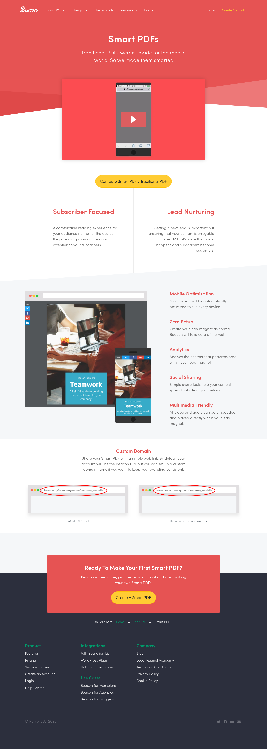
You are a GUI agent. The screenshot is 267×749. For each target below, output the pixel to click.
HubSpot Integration (97, 667)
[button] (133, 119)
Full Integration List (95, 653)
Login (29, 680)
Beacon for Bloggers (97, 699)
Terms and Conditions (153, 667)
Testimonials (104, 10)
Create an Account (40, 673)
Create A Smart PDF (133, 597)
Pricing (149, 10)
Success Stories (37, 667)
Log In (210, 10)
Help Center (34, 687)
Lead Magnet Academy (155, 660)
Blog (140, 653)
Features (140, 622)
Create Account (233, 10)
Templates (81, 10)
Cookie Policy (147, 680)
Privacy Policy (147, 673)
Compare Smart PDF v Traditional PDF (133, 181)
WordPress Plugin (95, 660)
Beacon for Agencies (97, 692)
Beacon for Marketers (98, 685)
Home (120, 622)
